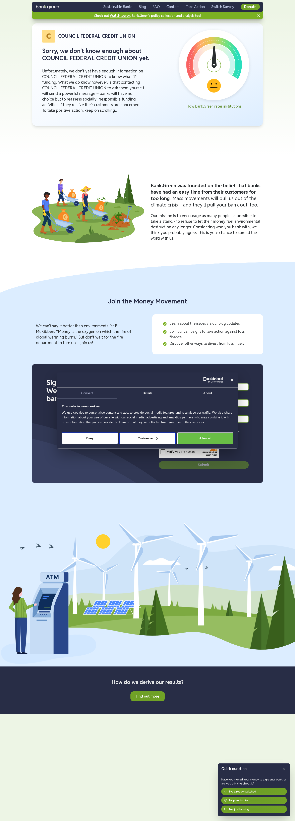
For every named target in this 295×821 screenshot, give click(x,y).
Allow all (205, 438)
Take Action (195, 6)
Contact (173, 6)
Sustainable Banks (117, 6)
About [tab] (207, 393)
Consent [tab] (87, 393)
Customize (145, 438)
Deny (90, 438)
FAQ (156, 6)
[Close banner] (232, 379)
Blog (142, 6)
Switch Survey (222, 6)
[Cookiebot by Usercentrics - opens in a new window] (205, 380)
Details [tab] (148, 393)
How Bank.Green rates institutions (213, 106)
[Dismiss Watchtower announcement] (258, 15)
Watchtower (120, 15)
